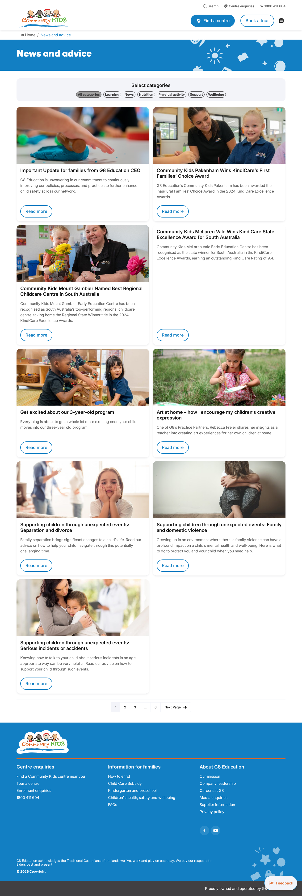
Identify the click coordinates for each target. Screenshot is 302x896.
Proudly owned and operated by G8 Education (245, 888)
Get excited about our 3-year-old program (67, 412)
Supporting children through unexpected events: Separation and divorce (74, 527)
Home (30, 35)
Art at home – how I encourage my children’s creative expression (216, 415)
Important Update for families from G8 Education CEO (80, 170)
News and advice (56, 35)
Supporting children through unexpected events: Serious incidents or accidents (74, 645)
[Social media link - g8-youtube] (215, 830)
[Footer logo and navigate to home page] (43, 741)
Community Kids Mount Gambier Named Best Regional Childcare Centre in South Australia (81, 291)
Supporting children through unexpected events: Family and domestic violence (219, 527)
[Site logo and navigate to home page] (74, 18)
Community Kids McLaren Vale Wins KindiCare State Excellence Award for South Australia (215, 234)
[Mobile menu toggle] (282, 21)
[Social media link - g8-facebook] (204, 830)
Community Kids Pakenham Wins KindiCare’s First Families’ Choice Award (213, 173)
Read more (36, 211)
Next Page (172, 707)
